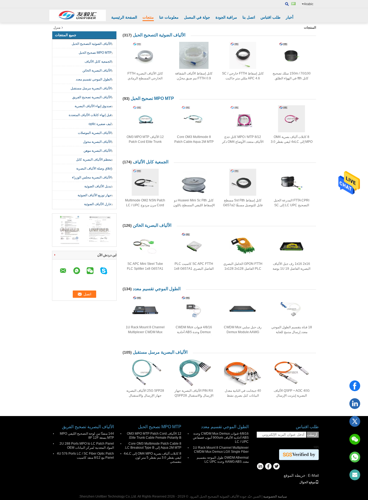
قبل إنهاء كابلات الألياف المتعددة (90, 115)
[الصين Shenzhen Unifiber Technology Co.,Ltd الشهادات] (69, 230)
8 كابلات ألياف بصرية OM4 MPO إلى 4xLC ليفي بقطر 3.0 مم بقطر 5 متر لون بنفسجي (292, 141)
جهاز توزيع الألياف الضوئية (95, 195)
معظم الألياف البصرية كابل (94, 159)
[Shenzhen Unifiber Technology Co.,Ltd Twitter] (276, 467)
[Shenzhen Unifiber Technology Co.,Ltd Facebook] (268, 467)
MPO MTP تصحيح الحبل (95, 53)
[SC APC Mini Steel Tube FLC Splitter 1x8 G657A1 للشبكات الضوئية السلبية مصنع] (145, 245)
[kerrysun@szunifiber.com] (355, 475)
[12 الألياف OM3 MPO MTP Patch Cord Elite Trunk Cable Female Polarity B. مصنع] (145, 118)
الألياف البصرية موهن (98, 151)
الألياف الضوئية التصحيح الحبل (92, 44)
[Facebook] (355, 386)
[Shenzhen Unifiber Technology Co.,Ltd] (77, 15)
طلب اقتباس (270, 17)
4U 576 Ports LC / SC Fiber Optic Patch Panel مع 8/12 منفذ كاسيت (85, 456)
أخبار (289, 17)
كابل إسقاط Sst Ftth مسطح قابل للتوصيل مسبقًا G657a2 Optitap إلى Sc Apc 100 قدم (243, 205)
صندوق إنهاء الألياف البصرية (93, 106)
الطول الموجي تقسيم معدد (94, 79)
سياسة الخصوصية (275, 496)
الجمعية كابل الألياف (98, 61)
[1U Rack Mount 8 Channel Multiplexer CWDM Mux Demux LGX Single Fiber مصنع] (145, 309)
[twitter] (355, 421)
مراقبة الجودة (226, 17)
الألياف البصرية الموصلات (95, 133)
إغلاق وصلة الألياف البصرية (94, 168)
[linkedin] (355, 403)
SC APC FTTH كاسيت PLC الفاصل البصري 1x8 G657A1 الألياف (194, 268)
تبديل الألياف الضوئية (98, 186)
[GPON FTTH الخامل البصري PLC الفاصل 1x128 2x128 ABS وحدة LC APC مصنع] (243, 245)
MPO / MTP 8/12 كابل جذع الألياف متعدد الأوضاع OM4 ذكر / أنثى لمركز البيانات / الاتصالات (242, 141)
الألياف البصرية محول (97, 142)
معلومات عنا (169, 17)
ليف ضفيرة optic (100, 124)
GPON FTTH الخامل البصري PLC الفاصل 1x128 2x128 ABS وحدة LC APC (242, 268)
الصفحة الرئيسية (124, 17)
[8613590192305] (355, 457)
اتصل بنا (248, 17)
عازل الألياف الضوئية (98, 204)
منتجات (148, 17)
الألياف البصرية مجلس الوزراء (92, 177)
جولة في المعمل (197, 17)
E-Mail (313, 475)
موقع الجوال (307, 482)
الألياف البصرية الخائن (97, 70)
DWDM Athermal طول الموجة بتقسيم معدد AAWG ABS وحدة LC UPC (223, 460)
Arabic (308, 4)
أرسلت (312, 435)
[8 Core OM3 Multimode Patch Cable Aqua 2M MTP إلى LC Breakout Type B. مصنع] (194, 118)
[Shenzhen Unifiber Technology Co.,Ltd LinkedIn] (260, 467)
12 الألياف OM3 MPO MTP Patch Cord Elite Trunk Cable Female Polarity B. (145, 141)
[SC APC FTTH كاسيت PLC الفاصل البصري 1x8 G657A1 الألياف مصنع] (194, 245)
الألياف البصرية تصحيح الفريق (92, 97)
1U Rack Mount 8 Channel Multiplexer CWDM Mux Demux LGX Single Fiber (145, 332)
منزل (56, 27)
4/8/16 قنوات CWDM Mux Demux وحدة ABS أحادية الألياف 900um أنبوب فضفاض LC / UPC (221, 438)
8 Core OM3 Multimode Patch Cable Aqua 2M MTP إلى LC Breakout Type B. (194, 141)
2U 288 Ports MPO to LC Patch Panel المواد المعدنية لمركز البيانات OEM (87, 446)
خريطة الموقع (294, 475)
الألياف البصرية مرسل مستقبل (91, 88)
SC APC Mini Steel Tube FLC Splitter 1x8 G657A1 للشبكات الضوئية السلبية (145, 268)
